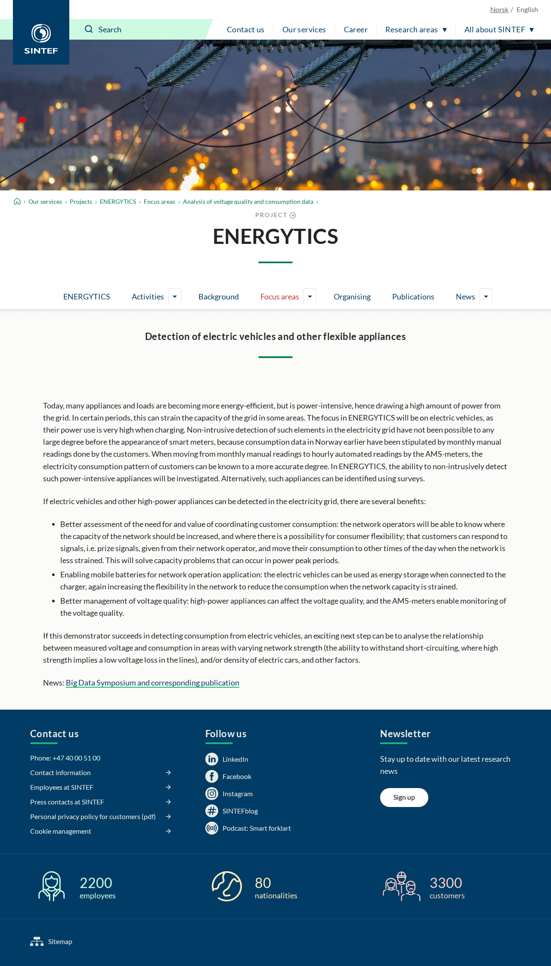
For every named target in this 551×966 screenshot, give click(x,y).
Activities (148, 296)
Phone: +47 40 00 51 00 (65, 758)
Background (218, 296)
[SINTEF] (41, 32)
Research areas (411, 29)
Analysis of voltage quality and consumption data (248, 201)
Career (356, 29)
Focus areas (159, 201)
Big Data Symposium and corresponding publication (152, 682)
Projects (81, 201)
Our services (304, 29)
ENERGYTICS (118, 201)
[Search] (89, 29)
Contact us (246, 29)
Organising (352, 296)
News (465, 296)
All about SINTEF (494, 29)
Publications (413, 296)
